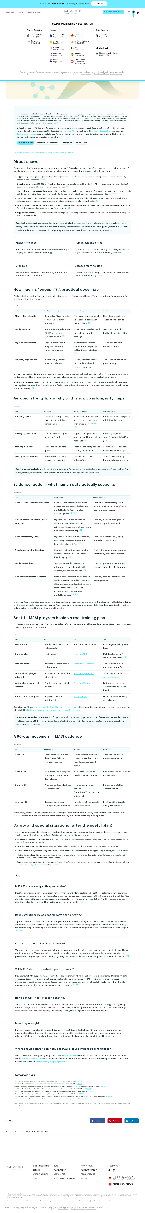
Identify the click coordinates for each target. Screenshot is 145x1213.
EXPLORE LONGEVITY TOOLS (113, 12)
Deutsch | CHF (80, 63)
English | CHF (79, 62)
